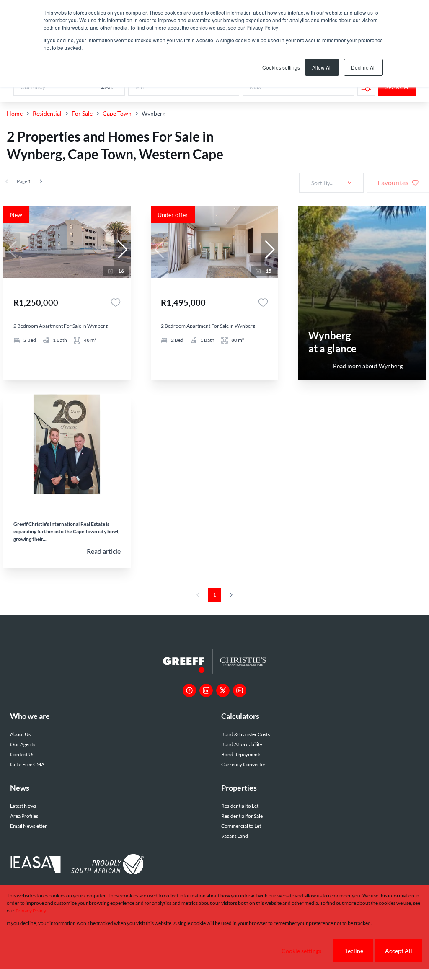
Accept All (398, 950)
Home (15, 113)
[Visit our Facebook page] (189, 690)
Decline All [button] (363, 67)
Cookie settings (301, 950)
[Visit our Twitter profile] (223, 690)
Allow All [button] (322, 67)
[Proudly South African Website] (107, 865)
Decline (353, 950)
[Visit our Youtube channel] (239, 690)
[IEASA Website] (35, 866)
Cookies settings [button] (281, 67)
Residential (47, 113)
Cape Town (117, 113)
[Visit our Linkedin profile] (206, 690)
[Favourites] (116, 302)
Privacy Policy (31, 910)
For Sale (82, 113)
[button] (122, 249)
